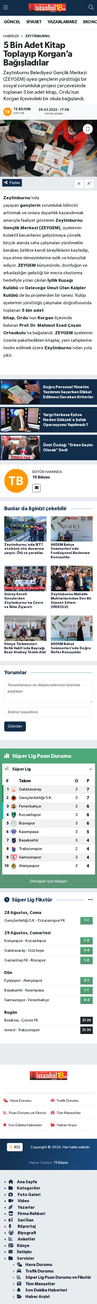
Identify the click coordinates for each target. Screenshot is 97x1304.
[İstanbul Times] (47, 8)
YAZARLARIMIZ (62, 22)
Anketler (26, 1239)
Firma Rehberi (31, 1214)
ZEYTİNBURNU (37, 36)
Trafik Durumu (67, 1100)
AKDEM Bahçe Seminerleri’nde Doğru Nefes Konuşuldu (71, 648)
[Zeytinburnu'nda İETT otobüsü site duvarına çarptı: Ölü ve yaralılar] (25, 528)
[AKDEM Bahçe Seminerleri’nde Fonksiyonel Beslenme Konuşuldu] (72, 528)
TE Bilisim (41, 477)
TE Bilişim (60, 1162)
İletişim (24, 1252)
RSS (16, 1147)
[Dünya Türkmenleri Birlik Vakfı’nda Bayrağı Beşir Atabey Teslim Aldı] (25, 628)
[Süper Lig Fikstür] (90, 900)
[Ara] (91, 8)
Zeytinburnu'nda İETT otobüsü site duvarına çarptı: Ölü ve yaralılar (24, 549)
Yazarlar (26, 1207)
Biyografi (26, 1233)
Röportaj (26, 1226)
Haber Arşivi (67, 1125)
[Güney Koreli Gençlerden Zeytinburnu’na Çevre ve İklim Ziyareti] (25, 578)
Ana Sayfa (27, 1182)
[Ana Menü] (5, 8)
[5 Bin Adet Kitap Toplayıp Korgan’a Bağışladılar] (48, 148)
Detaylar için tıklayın (48, 881)
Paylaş (15, 182)
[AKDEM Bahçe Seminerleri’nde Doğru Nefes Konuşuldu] (72, 628)
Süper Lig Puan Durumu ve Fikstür (58, 1277)
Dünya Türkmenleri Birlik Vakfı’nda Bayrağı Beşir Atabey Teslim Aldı (25, 648)
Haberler (11, 36)
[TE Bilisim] (16, 480)
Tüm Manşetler (68, 1113)
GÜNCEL (12, 22)
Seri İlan (25, 1220)
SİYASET (34, 22)
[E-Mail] (36, 488)
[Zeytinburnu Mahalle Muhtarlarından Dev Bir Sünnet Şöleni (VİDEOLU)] (72, 578)
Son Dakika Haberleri (25, 1125)
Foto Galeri (28, 1194)
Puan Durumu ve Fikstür (27, 1113)
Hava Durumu (20, 1100)
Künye (23, 1246)
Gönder (15, 726)
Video (23, 1201)
